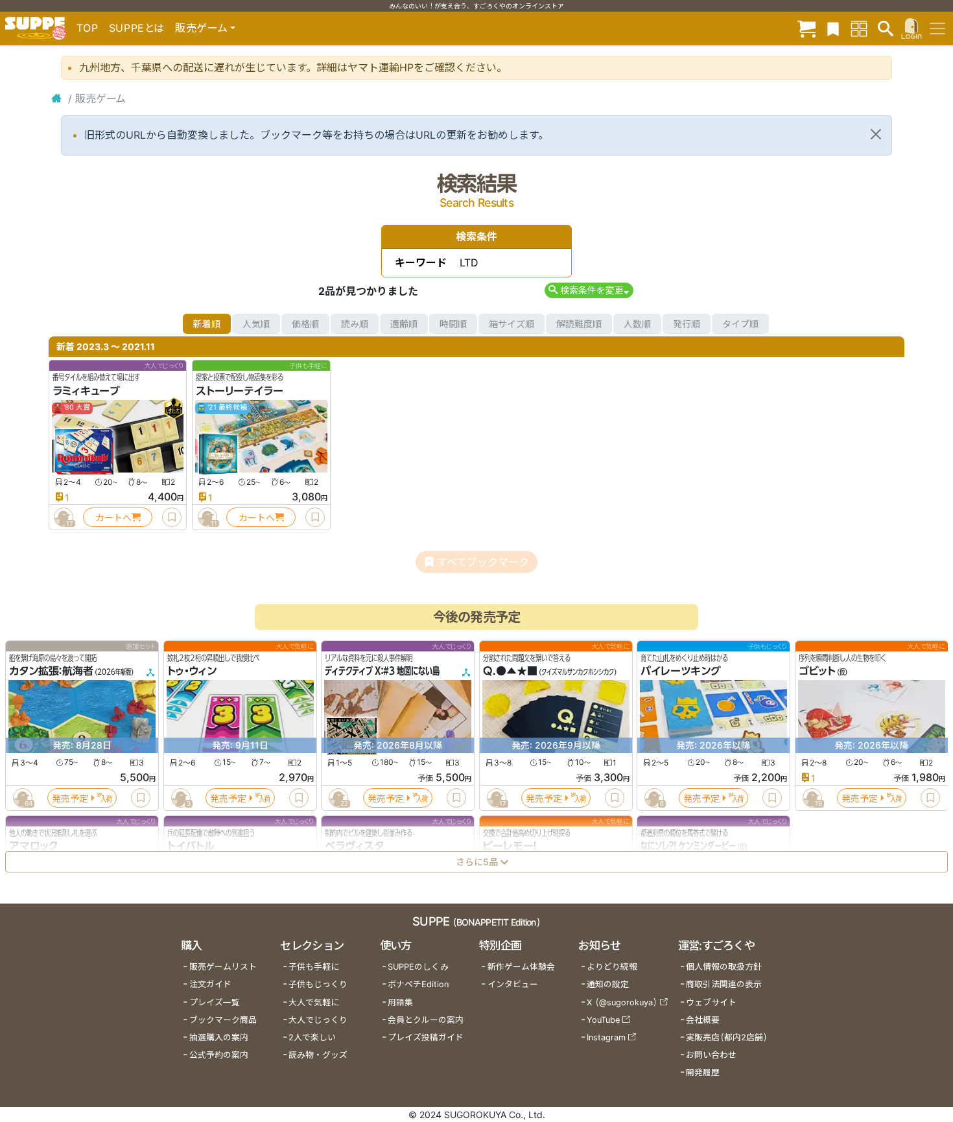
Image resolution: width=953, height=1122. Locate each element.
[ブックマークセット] (833, 28)
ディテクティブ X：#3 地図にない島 (382, 671)
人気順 (256, 323)
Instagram (606, 1037)
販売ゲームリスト (223, 967)
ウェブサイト (711, 1002)
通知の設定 (608, 984)
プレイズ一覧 (214, 1002)
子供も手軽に (313, 967)
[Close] (875, 134)
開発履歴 (703, 1072)
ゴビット (817, 671)
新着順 (206, 323)
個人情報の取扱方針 (724, 967)
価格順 (305, 323)
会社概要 (703, 1020)
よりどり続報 (612, 967)
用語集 (400, 1002)
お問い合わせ (711, 1055)
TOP (87, 27)
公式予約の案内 (218, 1055)
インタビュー (513, 984)
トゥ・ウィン (192, 671)
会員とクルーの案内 (426, 1020)
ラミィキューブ (86, 391)
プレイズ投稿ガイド (426, 1037)
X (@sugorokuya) (622, 1002)
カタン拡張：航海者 (51, 671)
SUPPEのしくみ (418, 967)
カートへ (113, 517)
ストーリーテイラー (239, 391)
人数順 (637, 323)
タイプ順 (740, 323)
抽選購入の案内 (218, 1037)
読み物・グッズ (317, 1055)
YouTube (603, 1020)
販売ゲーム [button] (201, 27)
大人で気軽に (313, 1002)
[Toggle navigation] (937, 28)
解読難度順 (579, 323)
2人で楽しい (312, 1037)
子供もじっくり (317, 984)
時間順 (453, 323)
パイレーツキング (681, 671)
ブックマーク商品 (223, 1020)
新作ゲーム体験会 (521, 967)
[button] (589, 290)
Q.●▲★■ (510, 671)
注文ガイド (210, 984)
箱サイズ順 (511, 323)
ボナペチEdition (418, 984)
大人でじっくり (317, 1020)
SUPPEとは (137, 27)
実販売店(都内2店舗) (727, 1037)
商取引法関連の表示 (724, 984)
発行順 (686, 323)
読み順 (354, 323)
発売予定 (70, 798)
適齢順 (404, 323)
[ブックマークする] (172, 517)
